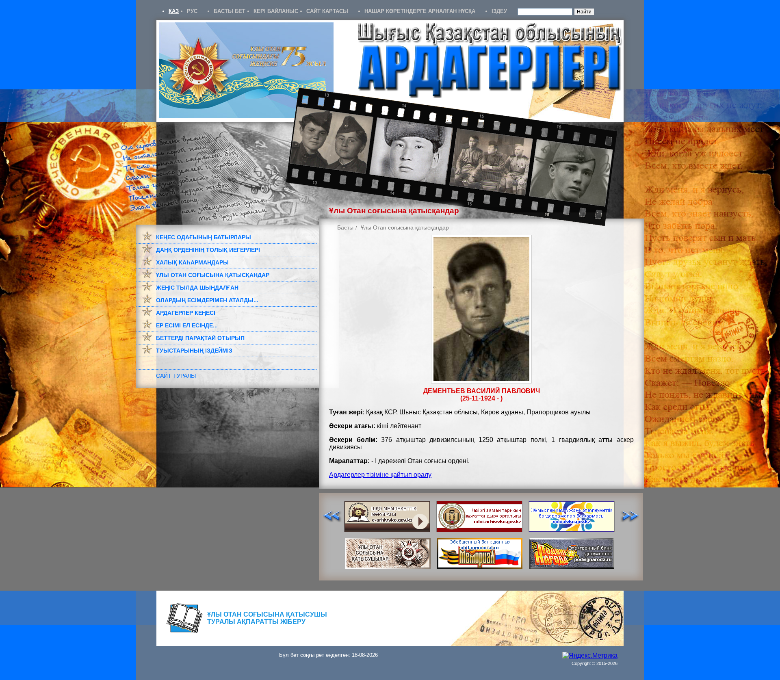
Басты (345, 227)
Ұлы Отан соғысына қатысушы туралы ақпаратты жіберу (267, 618)
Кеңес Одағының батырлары (203, 237)
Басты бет (229, 11)
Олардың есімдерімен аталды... (207, 300)
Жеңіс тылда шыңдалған (197, 287)
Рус (192, 11)
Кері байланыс (276, 11)
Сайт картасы (327, 11)
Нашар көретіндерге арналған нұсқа (419, 11)
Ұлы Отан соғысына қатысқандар (212, 275)
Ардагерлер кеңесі (185, 313)
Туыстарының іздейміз (194, 350)
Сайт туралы (176, 375)
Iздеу (499, 11)
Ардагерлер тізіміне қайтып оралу (380, 474)
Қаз (174, 11)
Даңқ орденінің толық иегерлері (208, 250)
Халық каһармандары (192, 262)
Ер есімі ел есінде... (187, 325)
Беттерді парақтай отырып (200, 338)
